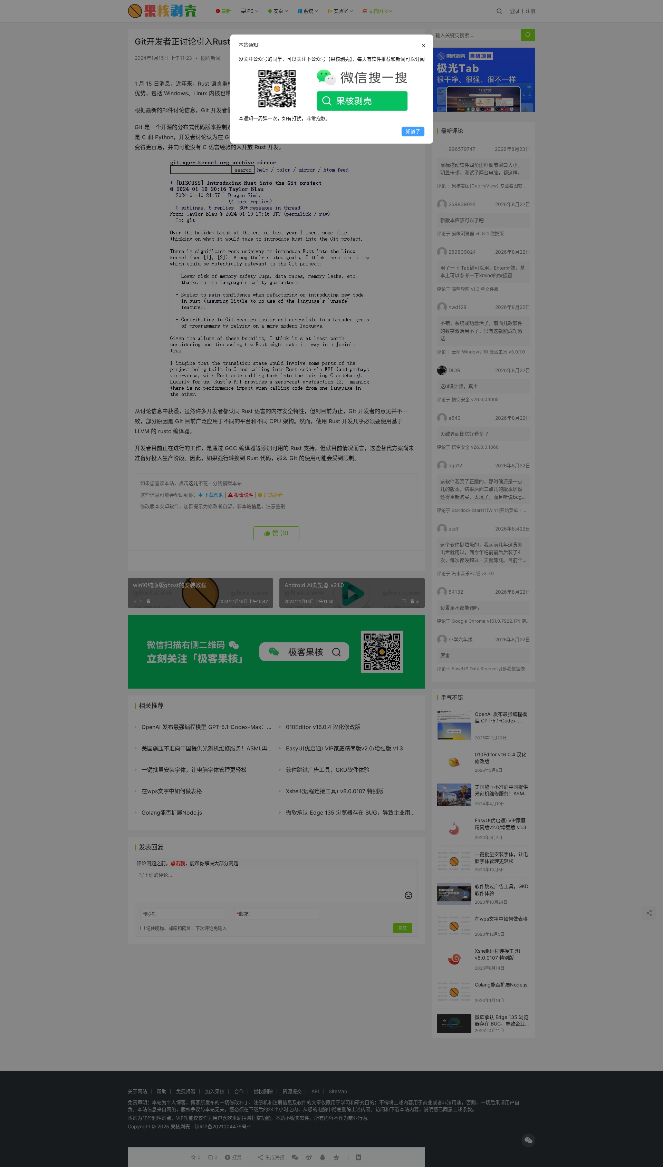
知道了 (413, 131)
